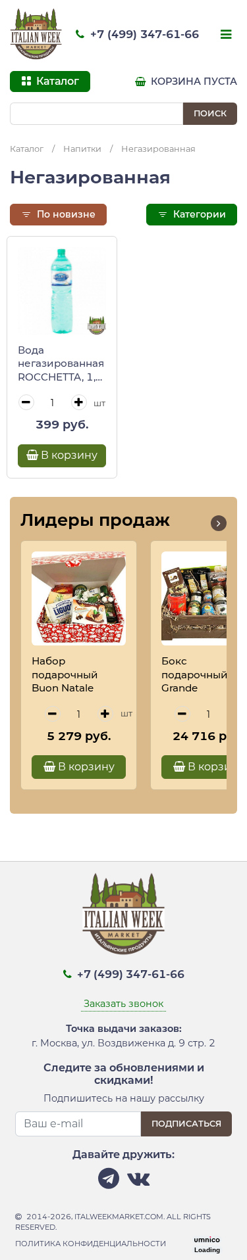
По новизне (65, 214)
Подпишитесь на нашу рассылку (123, 1098)
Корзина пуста (192, 81)
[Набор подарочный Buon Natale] (79, 598)
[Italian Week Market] (36, 34)
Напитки (82, 149)
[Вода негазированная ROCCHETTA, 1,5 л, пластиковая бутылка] (62, 291)
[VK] (138, 1182)
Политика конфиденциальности (90, 1243)
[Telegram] (108, 1182)
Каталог (26, 149)
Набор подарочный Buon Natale (65, 674)
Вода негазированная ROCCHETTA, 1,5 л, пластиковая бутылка (61, 364)
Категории (198, 214)
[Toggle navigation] (224, 35)
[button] (219, 523)
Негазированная (158, 149)
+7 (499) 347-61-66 (143, 34)
